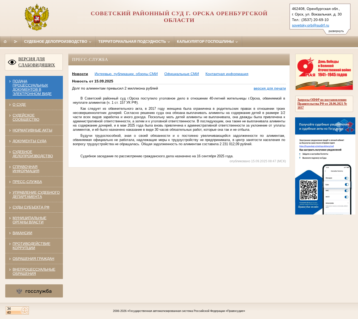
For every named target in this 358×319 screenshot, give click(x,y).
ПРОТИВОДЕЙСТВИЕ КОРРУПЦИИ (31, 246)
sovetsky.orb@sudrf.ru (310, 25)
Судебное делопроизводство (56, 41)
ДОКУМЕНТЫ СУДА (29, 141)
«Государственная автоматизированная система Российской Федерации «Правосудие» (186, 310)
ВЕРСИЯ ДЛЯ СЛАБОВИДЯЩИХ (36, 62)
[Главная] (5, 41)
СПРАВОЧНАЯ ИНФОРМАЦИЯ (26, 169)
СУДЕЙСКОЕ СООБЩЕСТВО (26, 117)
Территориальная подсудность (132, 41)
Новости (80, 74)
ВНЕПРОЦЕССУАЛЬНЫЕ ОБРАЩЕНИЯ (34, 271)
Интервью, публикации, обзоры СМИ (126, 74)
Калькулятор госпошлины (206, 41)
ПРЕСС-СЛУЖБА (27, 182)
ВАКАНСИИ (22, 233)
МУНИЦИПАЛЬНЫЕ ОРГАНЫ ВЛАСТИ (29, 220)
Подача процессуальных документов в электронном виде (32, 87)
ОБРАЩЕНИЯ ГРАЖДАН (33, 259)
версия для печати (270, 88)
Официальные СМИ (181, 74)
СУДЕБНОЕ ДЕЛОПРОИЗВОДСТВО (33, 154)
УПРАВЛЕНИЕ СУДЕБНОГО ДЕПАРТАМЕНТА (36, 194)
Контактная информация (226, 74)
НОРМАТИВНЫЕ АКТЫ (32, 130)
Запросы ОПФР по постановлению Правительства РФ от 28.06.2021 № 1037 (322, 103)
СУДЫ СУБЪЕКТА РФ (31, 207)
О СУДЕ (19, 104)
